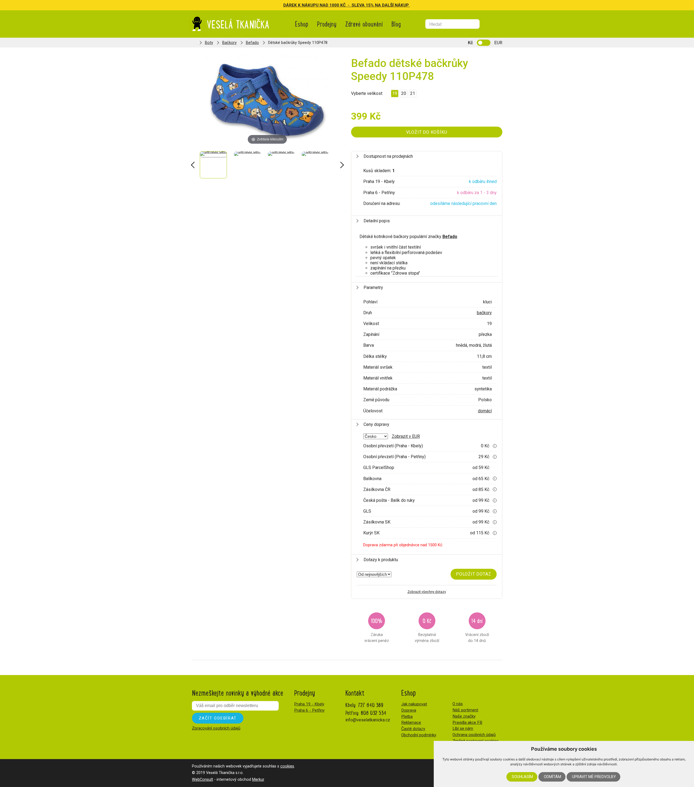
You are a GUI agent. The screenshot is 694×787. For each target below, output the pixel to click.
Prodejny (326, 23)
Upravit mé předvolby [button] (594, 777)
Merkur (258, 779)
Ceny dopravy (376, 424)
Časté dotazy (413, 728)
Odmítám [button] (552, 777)
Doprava (408, 710)
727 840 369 (370, 705)
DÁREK (290, 5)
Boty (209, 42)
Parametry (373, 287)
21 (412, 93)
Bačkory (229, 42)
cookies (287, 766)
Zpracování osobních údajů (216, 728)
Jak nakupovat (414, 704)
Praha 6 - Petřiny (309, 710)
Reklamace (411, 722)
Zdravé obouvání (364, 23)
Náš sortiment (465, 710)
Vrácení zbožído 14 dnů (477, 629)
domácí (485, 410)
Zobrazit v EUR (406, 436)
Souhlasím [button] (522, 777)
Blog (396, 23)
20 (403, 93)
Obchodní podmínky (418, 735)
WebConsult (202, 779)
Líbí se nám (462, 728)
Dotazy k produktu (381, 559)
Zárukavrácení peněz (376, 629)
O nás (457, 703)
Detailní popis (377, 220)
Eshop (301, 23)
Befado (252, 42)
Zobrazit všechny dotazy (426, 592)
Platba (407, 716)
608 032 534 (373, 712)
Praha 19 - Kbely (309, 704)
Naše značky (463, 716)
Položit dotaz (473, 574)
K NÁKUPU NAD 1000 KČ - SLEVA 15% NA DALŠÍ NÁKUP (354, 5)
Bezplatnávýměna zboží (427, 629)
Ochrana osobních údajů (474, 734)
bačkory (484, 312)
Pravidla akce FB (467, 722)
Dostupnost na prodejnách (388, 156)
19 (394, 93)
